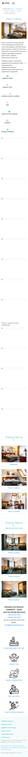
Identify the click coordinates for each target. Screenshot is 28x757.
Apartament (14, 464)
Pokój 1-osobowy (14, 511)
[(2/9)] (14, 168)
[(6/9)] (14, 248)
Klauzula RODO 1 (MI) (6, 746)
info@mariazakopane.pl (14, 625)
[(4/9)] (14, 208)
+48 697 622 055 (14, 615)
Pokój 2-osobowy (14, 553)
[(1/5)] (14, 337)
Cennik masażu (5, 731)
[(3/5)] (14, 378)
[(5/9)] (14, 228)
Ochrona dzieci (5, 737)
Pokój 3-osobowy (14, 488)
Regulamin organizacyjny (8, 727)
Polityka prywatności (7, 721)
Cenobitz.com (18, 752)
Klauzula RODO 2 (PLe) (18, 746)
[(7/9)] (14, 268)
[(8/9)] (14, 289)
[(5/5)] (14, 418)
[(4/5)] (14, 398)
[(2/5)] (14, 358)
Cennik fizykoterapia (7, 734)
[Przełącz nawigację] (13, 3)
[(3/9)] (14, 188)
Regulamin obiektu (6, 724)
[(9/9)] (14, 309)
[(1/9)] (14, 147)
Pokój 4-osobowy (14, 600)
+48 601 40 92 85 (14, 617)
